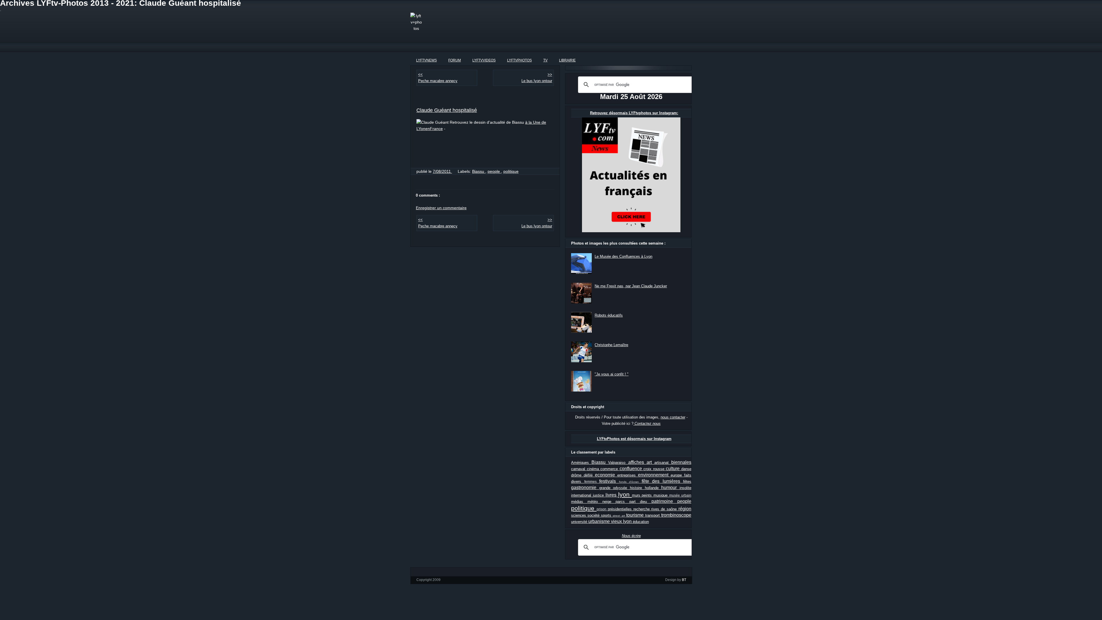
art (650, 462)
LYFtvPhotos (519, 60)
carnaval (579, 469)
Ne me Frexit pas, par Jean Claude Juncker (631, 286)
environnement (654, 474)
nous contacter (673, 417)
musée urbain (680, 495)
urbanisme (599, 521)
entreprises (627, 475)
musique (661, 495)
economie (606, 474)
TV (545, 60)
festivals (609, 481)
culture (673, 468)
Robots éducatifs (609, 315)
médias (579, 501)
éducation (641, 522)
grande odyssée (614, 488)
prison (602, 509)
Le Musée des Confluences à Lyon (623, 256)
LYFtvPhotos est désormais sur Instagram (634, 439)
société (594, 515)
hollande (653, 488)
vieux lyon (622, 521)
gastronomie (585, 487)
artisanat (662, 462)
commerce (610, 469)
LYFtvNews (426, 60)
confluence (632, 468)
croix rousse (654, 469)
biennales (681, 462)
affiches (637, 462)
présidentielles (620, 509)
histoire (637, 488)
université (579, 522)
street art (619, 515)
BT (684, 580)
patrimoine (664, 501)
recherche (642, 509)
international (582, 495)
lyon (625, 494)
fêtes (687, 481)
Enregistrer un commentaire (441, 208)
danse (686, 469)
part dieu (640, 501)
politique (511, 171)
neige (609, 501)
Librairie (567, 60)
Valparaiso (618, 462)
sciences (579, 515)
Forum (454, 60)
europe (677, 475)
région (684, 508)
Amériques (581, 462)
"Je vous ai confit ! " (611, 374)
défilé (589, 475)
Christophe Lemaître (611, 345)
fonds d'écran (630, 481)
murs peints (643, 495)
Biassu (478, 171)
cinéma (594, 469)
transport (653, 515)
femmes (591, 481)
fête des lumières (662, 481)
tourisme (635, 515)
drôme (577, 475)
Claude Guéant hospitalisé (446, 110)
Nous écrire (631, 536)
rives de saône (664, 509)
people (494, 171)
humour (670, 487)
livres (612, 495)
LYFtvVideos (484, 60)
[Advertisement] (549, 25)
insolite (685, 488)
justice (599, 495)
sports (607, 515)
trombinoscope (676, 515)
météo (594, 501)
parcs (622, 501)
